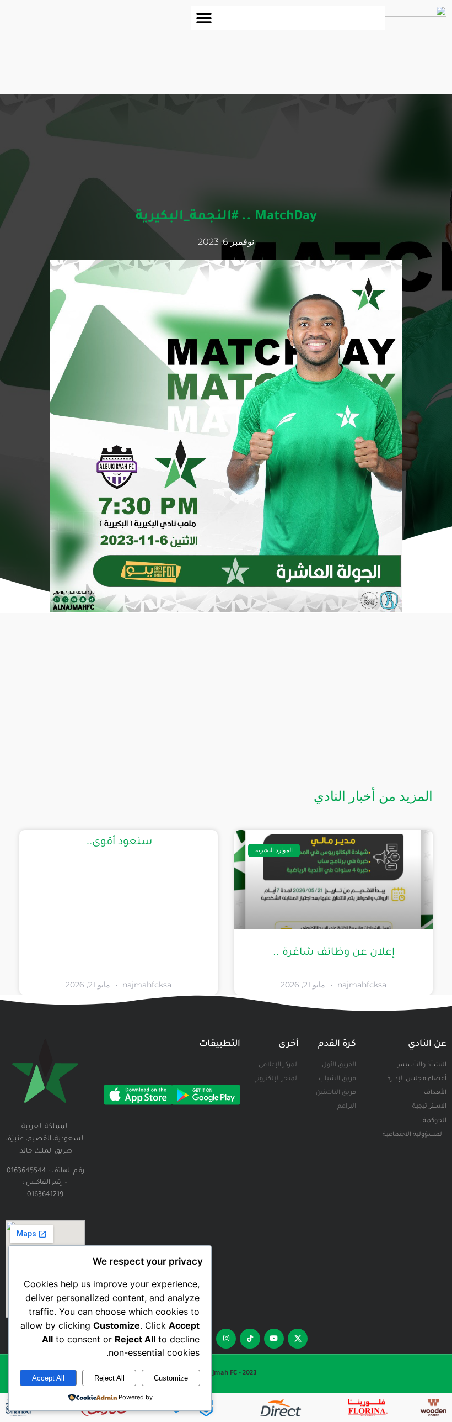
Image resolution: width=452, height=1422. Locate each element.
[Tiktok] (250, 1339)
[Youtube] (274, 1339)
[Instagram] (226, 1339)
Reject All (109, 1378)
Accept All (48, 1378)
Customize (171, 1378)
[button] (203, 18)
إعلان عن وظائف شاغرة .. (334, 953)
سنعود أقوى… (118, 842)
